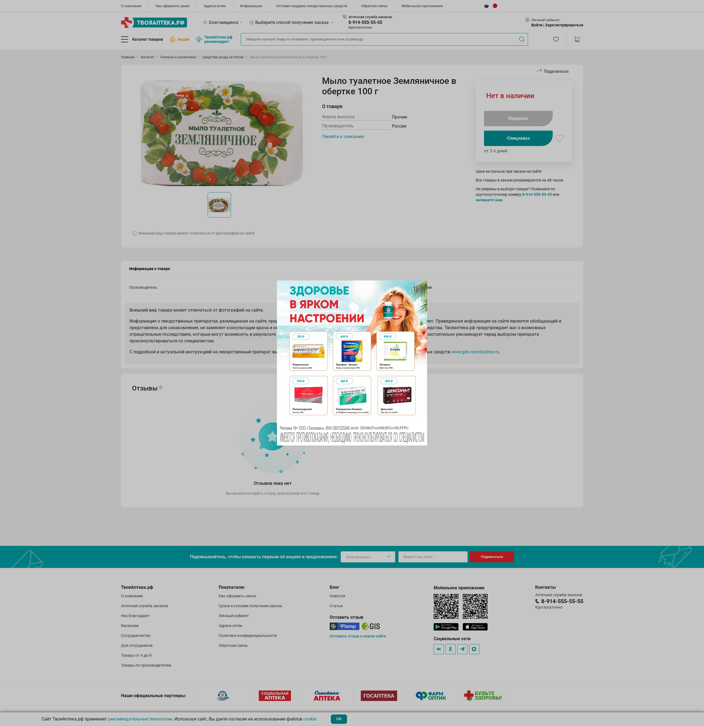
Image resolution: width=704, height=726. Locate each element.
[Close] (421, 286)
